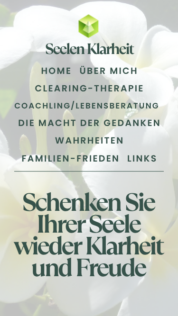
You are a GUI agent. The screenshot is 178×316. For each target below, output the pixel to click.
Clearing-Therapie (89, 88)
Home (56, 71)
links (142, 159)
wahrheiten (89, 141)
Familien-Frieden (71, 159)
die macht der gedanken (89, 123)
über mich (109, 71)
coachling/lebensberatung (86, 105)
